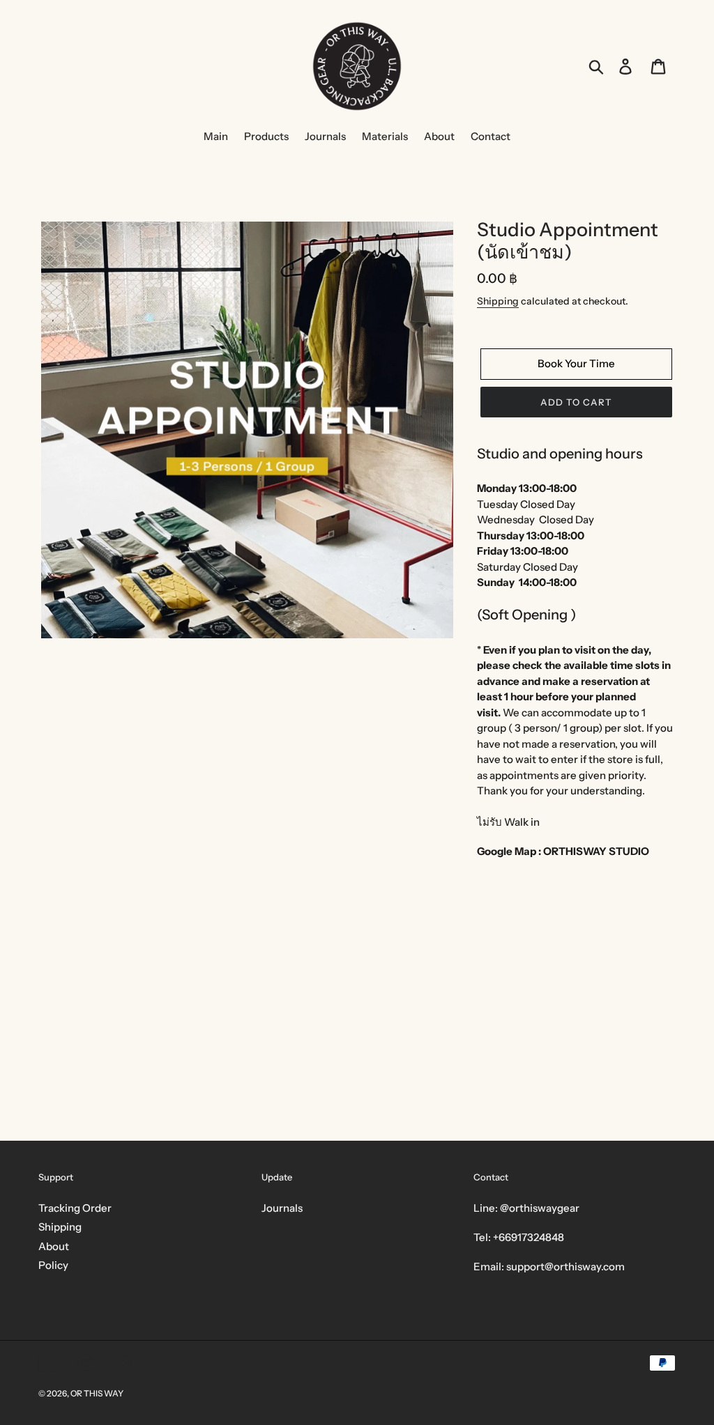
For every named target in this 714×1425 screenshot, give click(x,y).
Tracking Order (75, 1208)
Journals (282, 1208)
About (53, 1246)
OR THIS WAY (96, 1393)
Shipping (498, 301)
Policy (53, 1265)
